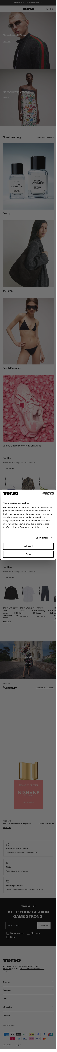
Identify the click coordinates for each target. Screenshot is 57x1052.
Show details (42, 538)
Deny (28, 554)
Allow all (28, 546)
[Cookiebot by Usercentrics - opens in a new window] (42, 493)
